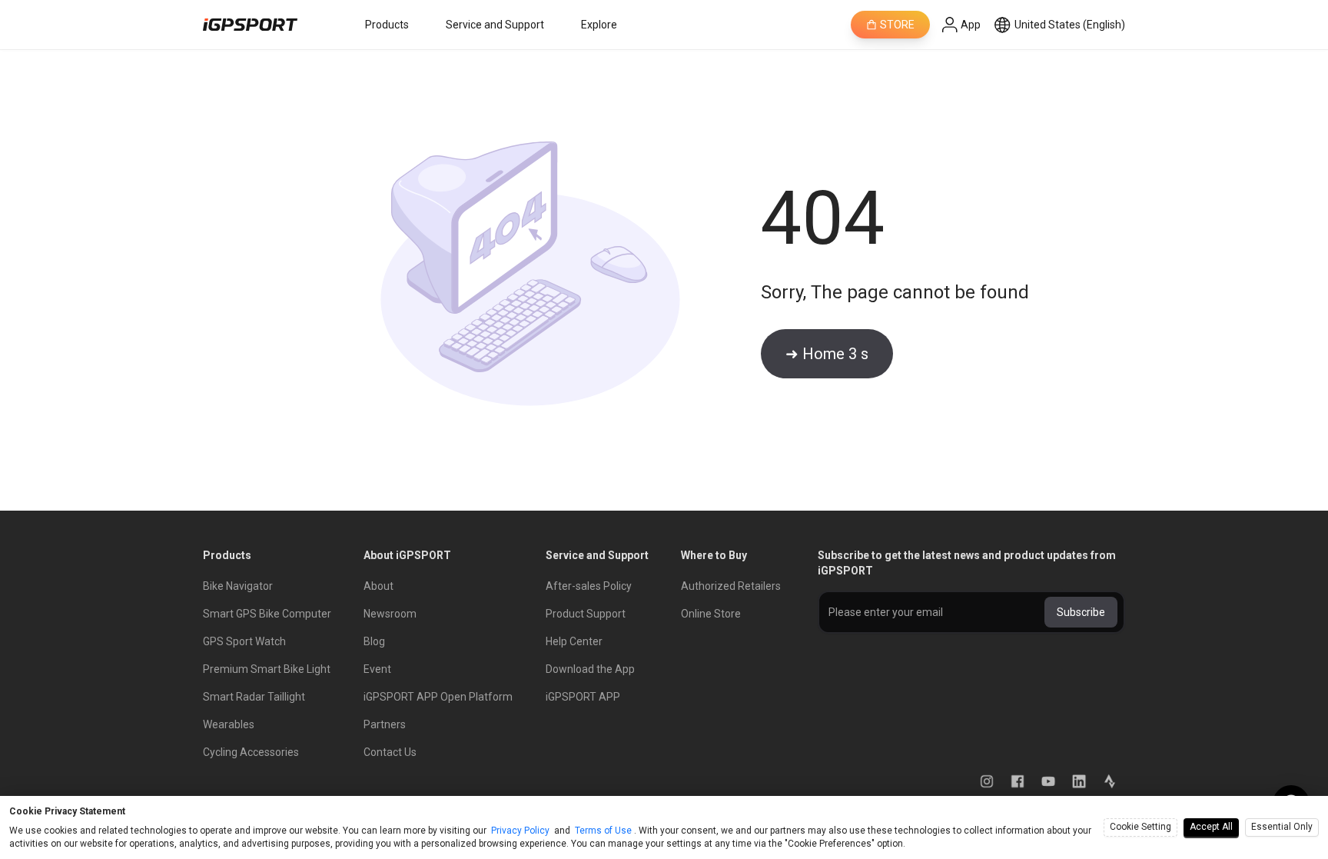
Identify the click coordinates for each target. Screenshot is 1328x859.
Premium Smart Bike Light (266, 669)
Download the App (590, 669)
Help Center (574, 641)
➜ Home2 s (826, 354)
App (971, 24)
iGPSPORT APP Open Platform (438, 697)
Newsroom (390, 614)
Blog (374, 641)
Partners (385, 724)
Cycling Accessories (251, 752)
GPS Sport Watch (244, 641)
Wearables (228, 724)
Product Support (586, 614)
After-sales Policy (589, 586)
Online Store (711, 614)
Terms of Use (603, 830)
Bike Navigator (238, 586)
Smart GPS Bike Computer (267, 614)
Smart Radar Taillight (254, 697)
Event (377, 669)
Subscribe (1081, 612)
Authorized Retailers (731, 586)
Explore (599, 24)
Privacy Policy (520, 830)
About (378, 586)
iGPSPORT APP (583, 697)
